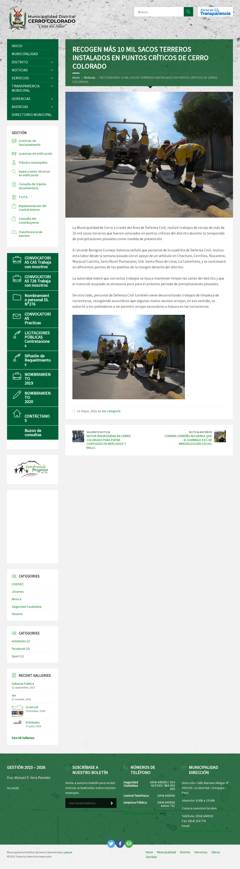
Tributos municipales (33, 162)
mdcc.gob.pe (64, 852)
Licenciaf (32, 707)
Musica (16, 599)
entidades (19, 641)
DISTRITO (20, 62)
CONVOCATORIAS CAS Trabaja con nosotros (38, 262)
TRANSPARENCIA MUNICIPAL (26, 88)
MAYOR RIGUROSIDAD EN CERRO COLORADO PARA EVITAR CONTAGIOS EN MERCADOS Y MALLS (108, 442)
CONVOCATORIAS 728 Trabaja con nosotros (38, 281)
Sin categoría (111, 411)
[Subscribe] (111, 803)
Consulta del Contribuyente (29, 220)
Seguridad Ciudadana (26, 606)
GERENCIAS (21, 98)
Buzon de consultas (33, 432)
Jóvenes (18, 591)
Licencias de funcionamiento (30, 142)
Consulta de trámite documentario (32, 186)
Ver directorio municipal (140, 813)
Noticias (89, 77)
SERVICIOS (20, 78)
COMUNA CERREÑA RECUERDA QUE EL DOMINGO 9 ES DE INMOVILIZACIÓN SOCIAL (188, 440)
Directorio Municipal (32, 114)
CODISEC (18, 584)
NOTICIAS (20, 70)
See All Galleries (23, 738)
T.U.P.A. (23, 197)
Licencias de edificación (35, 153)
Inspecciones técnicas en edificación (34, 173)
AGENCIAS (20, 106)
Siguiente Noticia (98, 432)
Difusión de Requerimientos (38, 360)
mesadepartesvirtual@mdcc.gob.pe (207, 831)
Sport (16, 656)
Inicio (76, 77)
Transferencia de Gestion (30, 234)
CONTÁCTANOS (37, 418)
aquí (220, 808)
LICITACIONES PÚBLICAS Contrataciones (37, 339)
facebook (18, 648)
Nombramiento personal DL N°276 (37, 300)
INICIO (17, 45)
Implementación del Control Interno (32, 208)
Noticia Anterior (200, 432)
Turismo (17, 614)
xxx (14, 695)
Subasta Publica (23, 683)
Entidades (33, 722)
